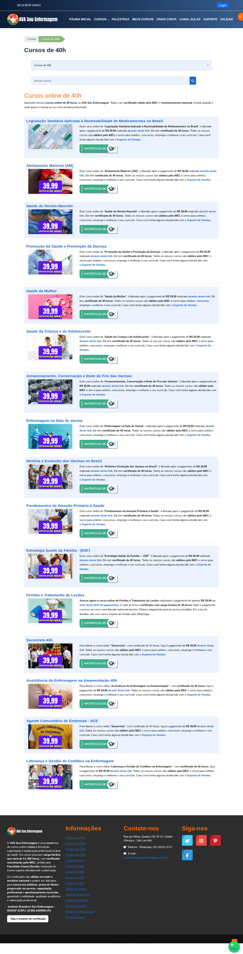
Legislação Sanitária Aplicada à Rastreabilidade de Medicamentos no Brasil (94, 121)
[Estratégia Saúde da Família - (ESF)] (50, 566)
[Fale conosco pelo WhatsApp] (234, 947)
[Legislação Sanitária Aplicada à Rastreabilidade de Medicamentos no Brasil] (50, 136)
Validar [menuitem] (226, 19)
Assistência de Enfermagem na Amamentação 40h (71, 680)
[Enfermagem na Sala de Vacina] (50, 436)
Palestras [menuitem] (120, 19)
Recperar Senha (75, 906)
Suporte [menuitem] (210, 19)
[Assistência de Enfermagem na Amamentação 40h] (50, 696)
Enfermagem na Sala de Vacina (54, 420)
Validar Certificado (77, 900)
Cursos (31, 39)
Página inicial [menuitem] (80, 19)
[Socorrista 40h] (50, 655)
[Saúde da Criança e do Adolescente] (50, 347)
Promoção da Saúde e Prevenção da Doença (66, 246)
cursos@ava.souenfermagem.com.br (145, 857)
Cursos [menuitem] (100, 19)
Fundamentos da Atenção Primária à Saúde (65, 506)
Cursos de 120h (75, 849)
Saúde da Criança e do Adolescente (58, 331)
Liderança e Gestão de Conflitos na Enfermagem (70, 761)
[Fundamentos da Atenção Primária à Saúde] (50, 521)
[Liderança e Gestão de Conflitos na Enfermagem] (50, 776)
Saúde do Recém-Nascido (49, 206)
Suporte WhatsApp (77, 894)
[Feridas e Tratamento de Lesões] (50, 610)
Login (222, 5)
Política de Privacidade (80, 911)
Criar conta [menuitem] (167, 19)
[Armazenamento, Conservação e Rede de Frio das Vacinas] (50, 391)
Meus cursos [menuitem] (143, 19)
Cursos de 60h (74, 866)
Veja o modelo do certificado (28, 918)
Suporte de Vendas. (129, 139)
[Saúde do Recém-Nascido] (50, 221)
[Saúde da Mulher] (50, 306)
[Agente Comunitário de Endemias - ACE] (50, 736)
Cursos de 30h (74, 871)
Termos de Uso (74, 917)
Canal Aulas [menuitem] (189, 19)
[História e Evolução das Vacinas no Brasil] (50, 476)
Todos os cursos (75, 889)
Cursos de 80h (74, 860)
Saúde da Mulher (41, 291)
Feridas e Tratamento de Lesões (55, 595)
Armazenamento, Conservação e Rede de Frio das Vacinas (79, 376)
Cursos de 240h (75, 837)
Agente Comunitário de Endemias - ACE (62, 721)
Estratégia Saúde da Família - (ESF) (58, 550)
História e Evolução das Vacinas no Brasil (64, 461)
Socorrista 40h (39, 640)
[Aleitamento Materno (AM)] (50, 181)
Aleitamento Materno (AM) (49, 165)
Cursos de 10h (74, 883)
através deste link (138, 130)
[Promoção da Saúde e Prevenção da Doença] (50, 262)
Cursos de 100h (75, 854)
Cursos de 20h (74, 877)
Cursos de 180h (75, 843)
